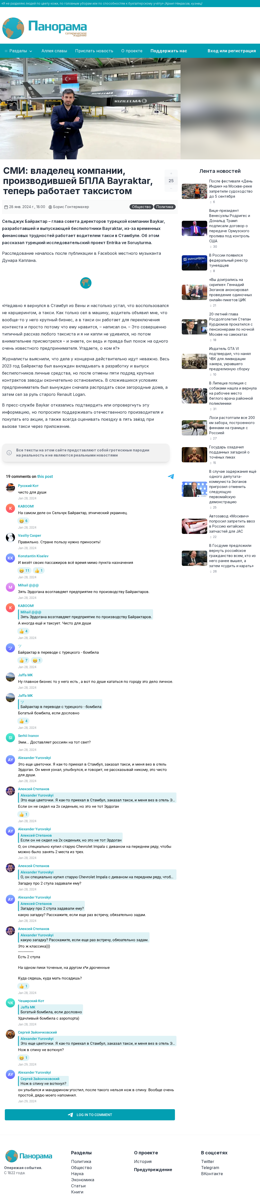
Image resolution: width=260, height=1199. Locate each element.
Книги (77, 1191)
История (143, 1161)
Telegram (210, 1167)
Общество (141, 207)
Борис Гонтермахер (70, 207)
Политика (164, 207)
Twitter (207, 1161)
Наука (77, 1173)
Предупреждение (153, 1169)
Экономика (82, 1179)
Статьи (78, 1185)
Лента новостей (220, 171)
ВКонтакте (212, 1173)
